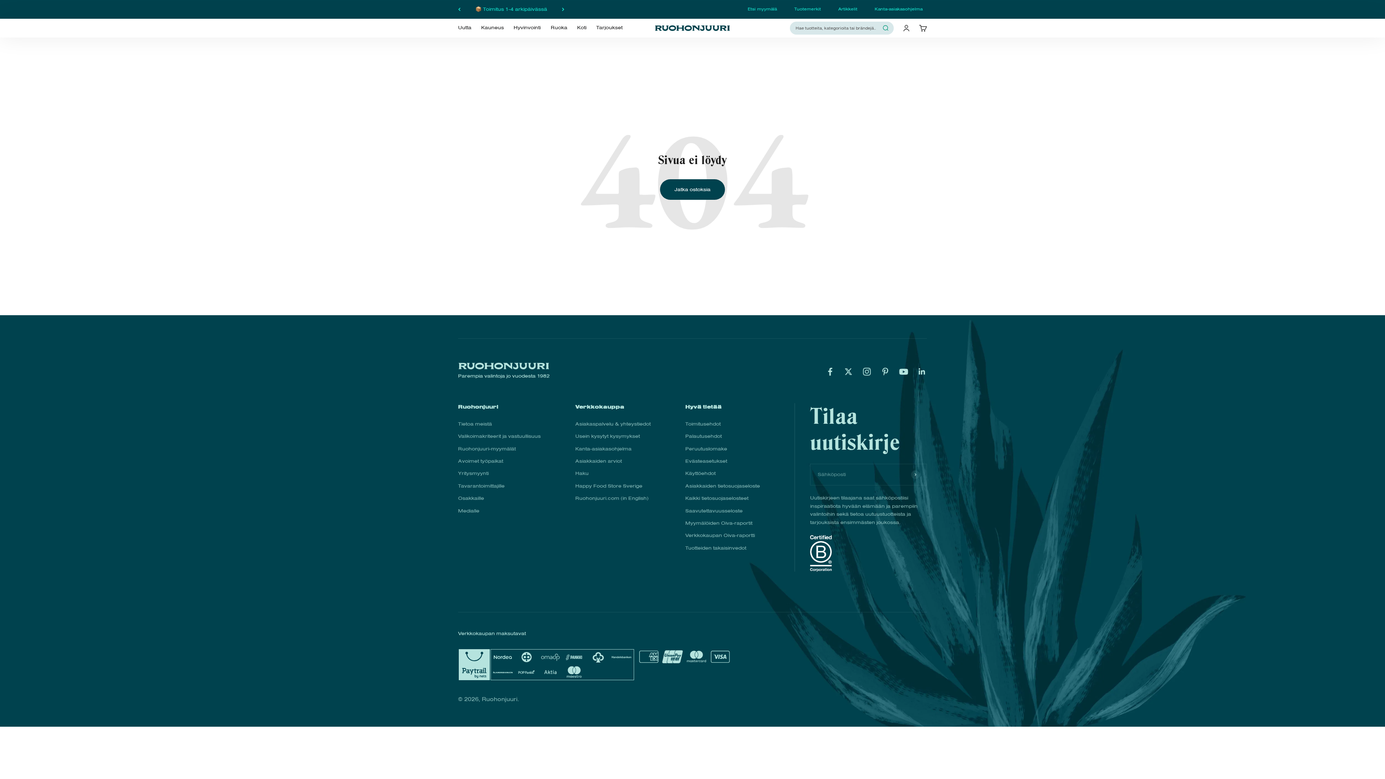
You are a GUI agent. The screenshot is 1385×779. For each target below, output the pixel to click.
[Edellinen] (459, 9)
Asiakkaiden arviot (598, 461)
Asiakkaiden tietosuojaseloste (722, 486)
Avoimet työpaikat (480, 461)
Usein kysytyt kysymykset (607, 436)
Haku (582, 473)
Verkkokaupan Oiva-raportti (720, 535)
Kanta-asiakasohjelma (899, 9)
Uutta (464, 28)
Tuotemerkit (807, 9)
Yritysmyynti (473, 473)
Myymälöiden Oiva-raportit (718, 523)
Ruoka (559, 28)
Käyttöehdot (700, 473)
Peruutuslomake (706, 449)
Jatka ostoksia (692, 189)
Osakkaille (471, 498)
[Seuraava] (563, 9)
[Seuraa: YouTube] (904, 372)
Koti (581, 28)
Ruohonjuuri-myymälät (487, 449)
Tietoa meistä (475, 424)
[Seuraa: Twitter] (848, 372)
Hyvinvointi (527, 28)
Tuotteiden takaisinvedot (715, 548)
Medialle (468, 511)
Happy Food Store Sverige (608, 486)
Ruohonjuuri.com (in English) (611, 498)
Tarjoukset (609, 28)
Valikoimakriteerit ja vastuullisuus (499, 436)
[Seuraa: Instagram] (867, 372)
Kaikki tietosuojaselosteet (716, 498)
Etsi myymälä (762, 9)
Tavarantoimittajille (481, 486)
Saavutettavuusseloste (714, 511)
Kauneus (492, 28)
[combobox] (837, 28)
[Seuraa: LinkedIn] (922, 372)
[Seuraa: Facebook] (830, 372)
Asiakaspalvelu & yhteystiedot (613, 424)
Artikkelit (847, 9)
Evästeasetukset (706, 461)
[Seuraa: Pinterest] (885, 372)
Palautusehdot (703, 436)
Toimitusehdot (703, 424)
